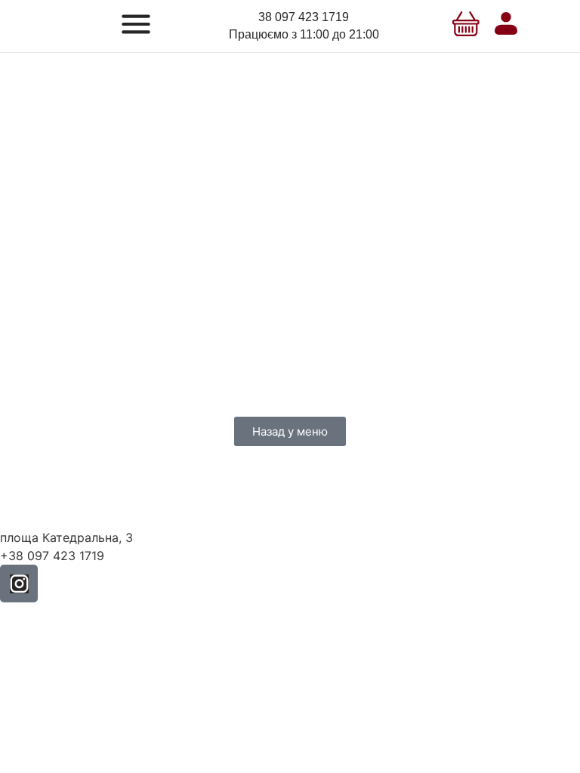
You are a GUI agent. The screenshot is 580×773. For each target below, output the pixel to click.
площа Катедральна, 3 (66, 537)
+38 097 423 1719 (52, 555)
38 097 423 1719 (303, 17)
